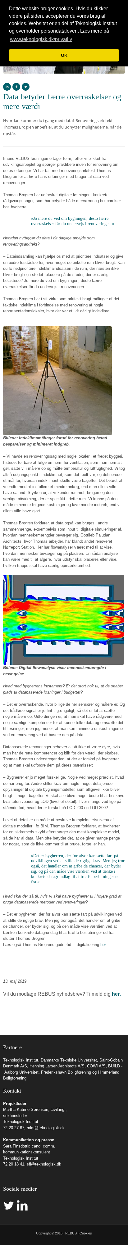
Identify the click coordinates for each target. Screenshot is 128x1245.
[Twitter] (26, 87)
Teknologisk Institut (20, 1060)
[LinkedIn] (7, 87)
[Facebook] (16, 87)
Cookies (86, 1233)
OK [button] (64, 55)
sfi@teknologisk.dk (44, 1164)
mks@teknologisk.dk (46, 1127)
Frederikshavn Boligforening (66, 1072)
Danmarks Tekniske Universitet (69, 1060)
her (103, 944)
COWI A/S (96, 1066)
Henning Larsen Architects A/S (57, 1066)
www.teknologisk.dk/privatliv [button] (41, 39)
